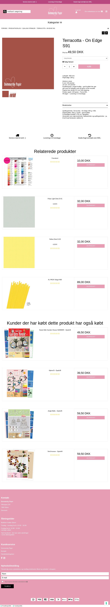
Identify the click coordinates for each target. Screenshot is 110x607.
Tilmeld (7, 586)
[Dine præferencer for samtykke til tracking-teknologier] (106, 603)
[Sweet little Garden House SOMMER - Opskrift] (19, 343)
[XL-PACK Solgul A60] (19, 293)
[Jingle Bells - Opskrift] (19, 424)
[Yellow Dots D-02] (19, 252)
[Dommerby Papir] (55, 11)
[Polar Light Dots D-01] (19, 212)
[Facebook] (1, 558)
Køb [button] (89, 66)
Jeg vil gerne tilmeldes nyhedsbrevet (21, 581)
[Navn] (55, 574)
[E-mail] (55, 577)
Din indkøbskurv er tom (93, 11)
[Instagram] (4, 558)
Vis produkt (90, 165)
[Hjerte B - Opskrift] (19, 383)
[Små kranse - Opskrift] (19, 464)
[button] (103, 32)
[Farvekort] (19, 171)
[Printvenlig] (108, 28)
